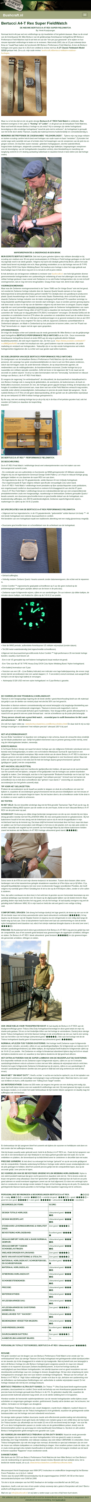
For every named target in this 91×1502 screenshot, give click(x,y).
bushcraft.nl (57, 274)
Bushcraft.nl (13, 15)
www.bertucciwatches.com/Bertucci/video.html (46, 724)
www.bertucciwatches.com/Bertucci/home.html (51, 1463)
